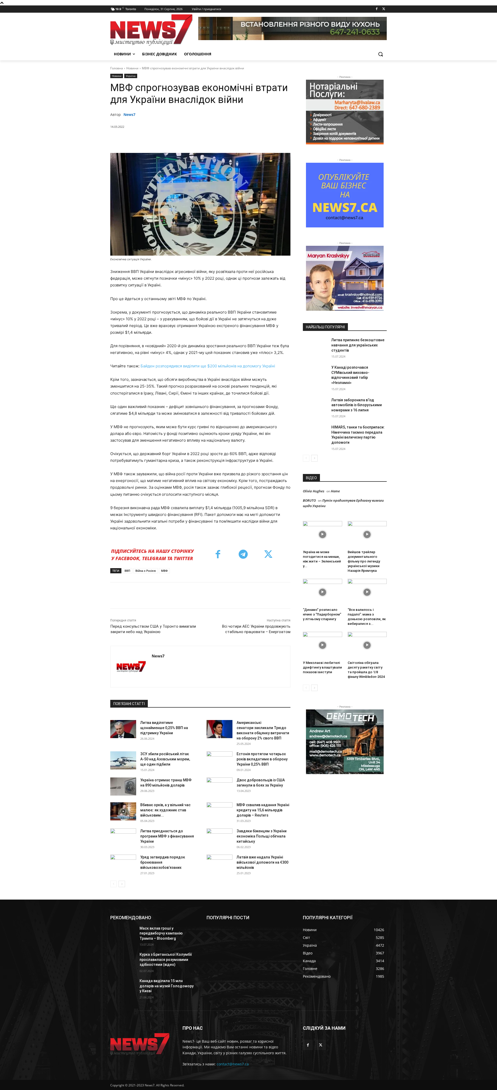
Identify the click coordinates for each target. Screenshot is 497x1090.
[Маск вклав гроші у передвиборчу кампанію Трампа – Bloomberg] (122, 935)
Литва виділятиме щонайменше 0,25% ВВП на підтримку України (164, 728)
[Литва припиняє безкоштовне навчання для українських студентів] (315, 346)
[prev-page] (113, 884)
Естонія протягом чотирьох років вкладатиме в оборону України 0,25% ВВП (262, 759)
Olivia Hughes (313, 491)
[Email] (226, 140)
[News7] (131, 666)
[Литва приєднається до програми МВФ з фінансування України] (123, 837)
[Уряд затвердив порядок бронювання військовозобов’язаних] (123, 864)
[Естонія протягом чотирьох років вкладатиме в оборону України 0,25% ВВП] (219, 760)
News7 (129, 114)
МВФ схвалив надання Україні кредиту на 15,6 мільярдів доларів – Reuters (263, 810)
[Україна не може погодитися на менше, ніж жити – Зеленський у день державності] (322, 534)
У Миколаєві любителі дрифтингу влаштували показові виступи (322, 667)
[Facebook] (376, 9)
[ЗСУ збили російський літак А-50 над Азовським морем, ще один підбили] (123, 760)
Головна (116, 68)
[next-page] (122, 884)
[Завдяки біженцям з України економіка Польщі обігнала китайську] (219, 837)
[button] (380, 54)
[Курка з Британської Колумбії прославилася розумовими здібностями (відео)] (122, 961)
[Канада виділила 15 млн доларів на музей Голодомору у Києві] (122, 987)
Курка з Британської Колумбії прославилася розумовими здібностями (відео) (166, 959)
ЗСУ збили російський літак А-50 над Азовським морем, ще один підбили (165, 759)
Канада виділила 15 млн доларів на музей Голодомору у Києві (167, 986)
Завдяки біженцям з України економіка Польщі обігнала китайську (262, 836)
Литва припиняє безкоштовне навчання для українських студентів (357, 345)
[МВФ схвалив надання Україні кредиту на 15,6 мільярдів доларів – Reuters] (219, 811)
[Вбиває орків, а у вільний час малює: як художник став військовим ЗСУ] (123, 811)
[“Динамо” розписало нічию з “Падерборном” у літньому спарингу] (322, 592)
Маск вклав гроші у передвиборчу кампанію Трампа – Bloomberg (161, 933)
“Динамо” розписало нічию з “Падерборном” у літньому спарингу (322, 614)
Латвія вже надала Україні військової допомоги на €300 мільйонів (262, 862)
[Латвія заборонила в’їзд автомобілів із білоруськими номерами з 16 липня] (315, 406)
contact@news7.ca (233, 1064)
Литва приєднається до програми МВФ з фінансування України (167, 836)
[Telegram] (214, 140)
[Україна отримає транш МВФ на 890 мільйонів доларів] (123, 786)
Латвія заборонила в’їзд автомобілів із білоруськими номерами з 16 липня (356, 405)
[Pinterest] (179, 140)
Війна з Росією (145, 571)
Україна (131, 76)
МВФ (164, 571)
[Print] (238, 140)
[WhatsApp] (191, 140)
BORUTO (309, 500)
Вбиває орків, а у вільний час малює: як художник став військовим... (165, 810)
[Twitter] (384, 9)
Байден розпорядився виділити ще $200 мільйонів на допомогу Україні (208, 366)
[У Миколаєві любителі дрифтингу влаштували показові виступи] (322, 645)
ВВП (127, 571)
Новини (132, 68)
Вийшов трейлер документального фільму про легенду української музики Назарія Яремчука (364, 561)
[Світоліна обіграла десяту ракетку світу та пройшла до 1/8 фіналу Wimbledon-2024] (367, 645)
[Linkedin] (203, 140)
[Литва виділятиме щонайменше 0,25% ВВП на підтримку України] (123, 729)
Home (335, 491)
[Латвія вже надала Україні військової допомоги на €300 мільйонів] (219, 864)
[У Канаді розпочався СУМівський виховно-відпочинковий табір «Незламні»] (315, 374)
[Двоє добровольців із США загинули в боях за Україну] (219, 786)
